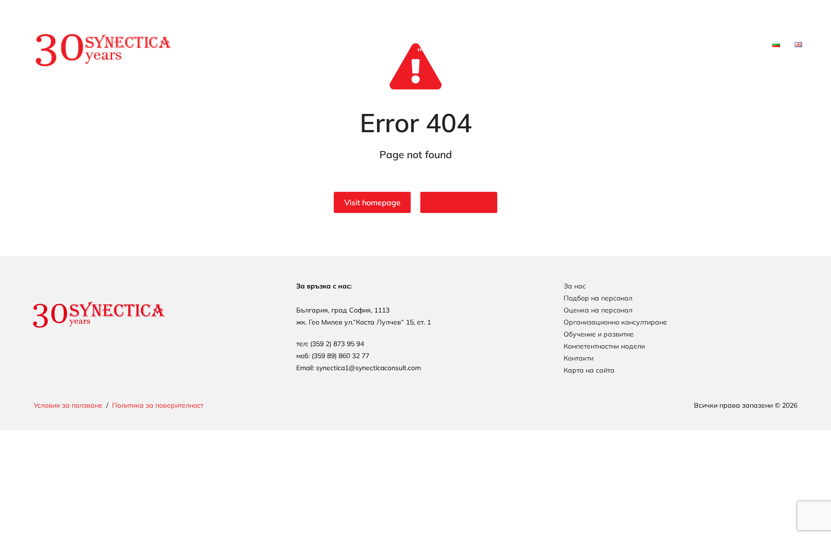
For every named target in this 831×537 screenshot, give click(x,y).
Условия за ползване (68, 405)
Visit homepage (372, 202)
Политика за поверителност (157, 405)
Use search (459, 202)
